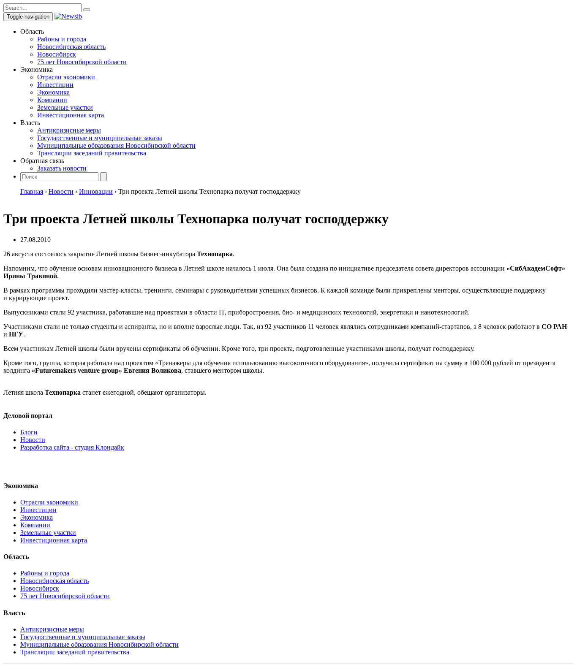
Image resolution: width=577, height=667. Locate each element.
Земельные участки (65, 107)
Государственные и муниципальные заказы (99, 137)
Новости (32, 439)
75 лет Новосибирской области (82, 61)
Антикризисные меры (69, 130)
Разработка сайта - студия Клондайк (72, 447)
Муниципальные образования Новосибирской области (116, 145)
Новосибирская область (71, 46)
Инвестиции (55, 84)
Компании (52, 99)
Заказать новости (62, 168)
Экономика (53, 92)
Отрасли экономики (66, 77)
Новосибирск (56, 54)
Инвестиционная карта (70, 115)
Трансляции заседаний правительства (91, 153)
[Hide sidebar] (86, 9)
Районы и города (61, 39)
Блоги (29, 432)
